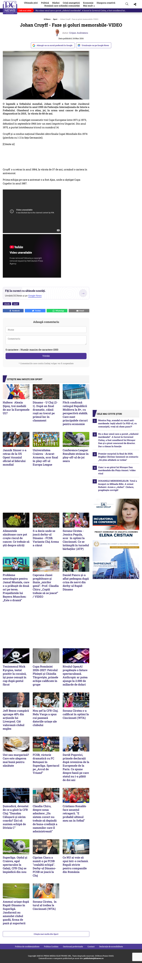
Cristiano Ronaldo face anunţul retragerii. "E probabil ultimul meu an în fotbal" (74, 813)
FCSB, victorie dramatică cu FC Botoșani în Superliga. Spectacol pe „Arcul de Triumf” (46, 763)
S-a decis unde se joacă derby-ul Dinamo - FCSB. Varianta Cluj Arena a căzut (46, 538)
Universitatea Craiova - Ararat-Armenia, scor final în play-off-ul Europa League (46, 457)
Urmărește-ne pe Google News (95, 45)
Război (55, 2)
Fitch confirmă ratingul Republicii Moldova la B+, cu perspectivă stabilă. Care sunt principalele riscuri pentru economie (75, 413)
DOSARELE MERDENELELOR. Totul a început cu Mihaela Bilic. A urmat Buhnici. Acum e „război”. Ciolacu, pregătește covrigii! (117, 485)
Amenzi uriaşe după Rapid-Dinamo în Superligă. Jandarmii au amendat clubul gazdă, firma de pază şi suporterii (16, 912)
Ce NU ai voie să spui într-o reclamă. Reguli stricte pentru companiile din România (75, 865)
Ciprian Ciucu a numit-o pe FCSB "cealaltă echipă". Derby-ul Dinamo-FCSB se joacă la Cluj (44, 866)
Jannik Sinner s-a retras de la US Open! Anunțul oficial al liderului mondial (14, 457)
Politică (45, 2)
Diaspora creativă (106, 2)
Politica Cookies (51, 946)
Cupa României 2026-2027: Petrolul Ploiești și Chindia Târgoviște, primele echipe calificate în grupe (45, 675)
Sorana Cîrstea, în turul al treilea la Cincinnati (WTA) (45, 905)
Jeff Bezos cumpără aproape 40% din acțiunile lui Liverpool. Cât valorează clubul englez (16, 719)
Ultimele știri (31, 2)
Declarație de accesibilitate (111, 946)
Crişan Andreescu (78, 32)
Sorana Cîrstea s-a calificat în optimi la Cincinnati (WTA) (76, 714)
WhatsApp (59, 310)
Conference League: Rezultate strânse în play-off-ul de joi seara (76, 455)
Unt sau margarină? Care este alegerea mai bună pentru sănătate (16, 760)
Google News (35, 296)
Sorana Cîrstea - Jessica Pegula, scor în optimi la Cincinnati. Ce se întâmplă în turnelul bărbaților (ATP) (76, 540)
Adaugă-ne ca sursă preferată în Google (54, 45)
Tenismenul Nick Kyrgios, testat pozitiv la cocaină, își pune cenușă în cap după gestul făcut (14, 675)
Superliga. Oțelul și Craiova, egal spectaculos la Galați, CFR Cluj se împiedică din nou (15, 865)
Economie (88, 2)
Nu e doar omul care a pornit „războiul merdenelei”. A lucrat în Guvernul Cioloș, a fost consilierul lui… (81, 10)
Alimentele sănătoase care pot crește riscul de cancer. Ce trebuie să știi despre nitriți (16, 538)
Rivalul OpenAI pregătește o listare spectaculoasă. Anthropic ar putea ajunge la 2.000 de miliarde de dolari (75, 675)
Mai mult (89, 5)
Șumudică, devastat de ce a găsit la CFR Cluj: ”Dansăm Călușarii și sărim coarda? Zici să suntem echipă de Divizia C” (15, 816)
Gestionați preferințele (73, 946)
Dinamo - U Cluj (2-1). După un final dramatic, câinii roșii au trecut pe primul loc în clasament (45, 411)
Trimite (46, 356)
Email (81, 310)
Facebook (15, 310)
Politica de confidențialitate (27, 946)
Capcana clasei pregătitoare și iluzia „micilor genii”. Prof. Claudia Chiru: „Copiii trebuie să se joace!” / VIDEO (46, 585)
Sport (55, 19)
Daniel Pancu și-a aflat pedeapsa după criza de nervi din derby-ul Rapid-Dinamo (76, 582)
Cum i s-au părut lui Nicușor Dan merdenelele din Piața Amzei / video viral (117, 470)
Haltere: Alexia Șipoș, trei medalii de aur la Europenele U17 (16, 408)
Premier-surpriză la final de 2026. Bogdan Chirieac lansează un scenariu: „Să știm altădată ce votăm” (118, 456)
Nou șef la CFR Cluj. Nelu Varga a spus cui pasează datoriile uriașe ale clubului (45, 718)
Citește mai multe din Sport (46, 934)
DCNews (10, 7)
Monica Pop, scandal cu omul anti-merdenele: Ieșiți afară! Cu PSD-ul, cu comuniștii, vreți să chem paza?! (117, 423)
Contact (91, 946)
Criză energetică (71, 2)
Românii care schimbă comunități (62, 5)
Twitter (37, 310)
